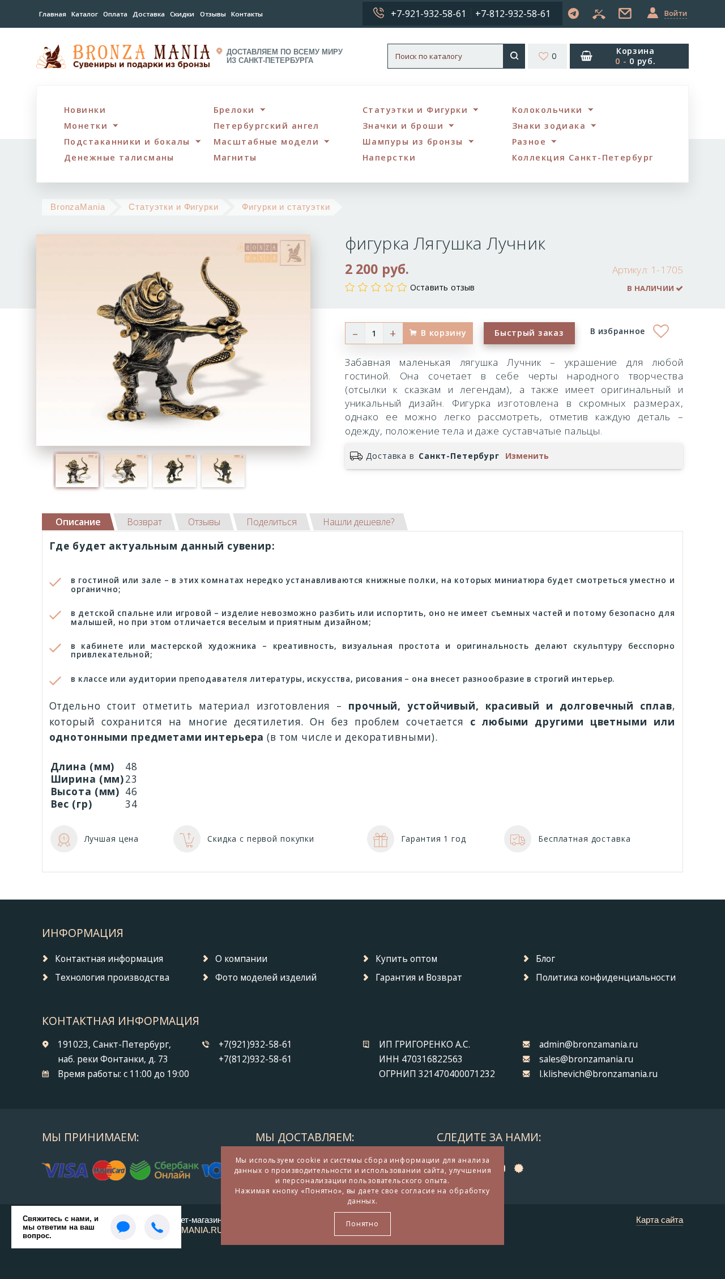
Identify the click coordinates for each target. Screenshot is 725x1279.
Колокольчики (547, 109)
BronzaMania (77, 207)
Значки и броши (402, 125)
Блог (545, 959)
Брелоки (234, 109)
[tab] (144, 521)
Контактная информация (109, 959)
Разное (529, 141)
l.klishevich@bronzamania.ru (598, 1074)
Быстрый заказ (529, 332)
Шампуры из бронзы (412, 141)
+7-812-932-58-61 (513, 13)
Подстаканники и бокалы (127, 141)
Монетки (86, 125)
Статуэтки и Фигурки (415, 109)
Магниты (235, 157)
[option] (77, 470)
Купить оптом (406, 959)
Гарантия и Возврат (419, 977)
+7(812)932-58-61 (255, 1059)
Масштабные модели (266, 141)
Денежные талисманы (119, 157)
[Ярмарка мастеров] (521, 1167)
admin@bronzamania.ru (588, 1044)
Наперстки (389, 157)
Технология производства (112, 977)
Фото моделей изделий (266, 977)
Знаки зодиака (549, 125)
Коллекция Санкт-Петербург (583, 157)
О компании (241, 959)
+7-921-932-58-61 (428, 13)
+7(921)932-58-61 (255, 1044)
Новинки (85, 109)
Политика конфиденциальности (606, 977)
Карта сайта (659, 1220)
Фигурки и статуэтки (286, 207)
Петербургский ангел (266, 125)
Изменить (527, 456)
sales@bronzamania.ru (586, 1059)
